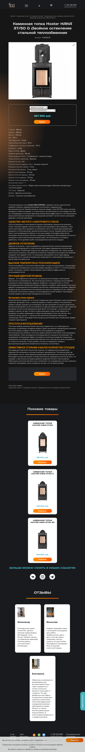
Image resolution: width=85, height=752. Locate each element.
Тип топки (12, 190)
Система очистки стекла (17, 185)
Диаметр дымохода (16, 154)
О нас (12, 734)
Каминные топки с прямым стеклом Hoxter (59, 16)
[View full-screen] (73, 45)
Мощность (12, 148)
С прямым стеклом (36, 16)
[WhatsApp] (39, 735)
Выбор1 (11, 193)
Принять (75, 740)
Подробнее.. (42, 462)
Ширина (11, 132)
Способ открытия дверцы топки (20, 164)
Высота (11, 135)
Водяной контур (14, 162)
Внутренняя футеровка (17, 170)
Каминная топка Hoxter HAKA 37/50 (42, 424)
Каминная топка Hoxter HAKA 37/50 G (42, 18)
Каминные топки (22, 16)
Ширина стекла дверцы (17, 177)
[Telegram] (43, 735)
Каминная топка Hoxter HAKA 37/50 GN (42, 521)
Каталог (12, 16)
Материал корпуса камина (18, 167)
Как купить (24, 736)
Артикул (38, 38)
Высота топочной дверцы (18, 175)
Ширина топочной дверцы (18, 180)
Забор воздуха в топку (17, 156)
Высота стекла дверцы (17, 172)
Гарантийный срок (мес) (17, 143)
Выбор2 (11, 196)
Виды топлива (13, 151)
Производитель (14, 140)
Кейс (22, 734)
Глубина (11, 130)
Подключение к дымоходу (18, 159)
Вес (10, 138)
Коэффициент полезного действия (21, 146)
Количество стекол (16, 183)
